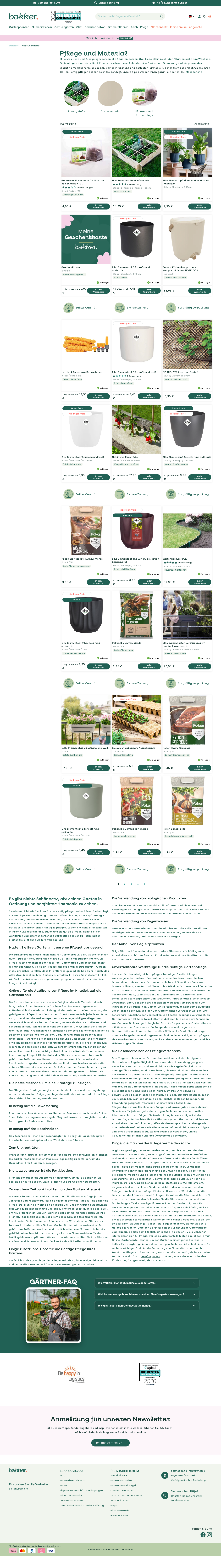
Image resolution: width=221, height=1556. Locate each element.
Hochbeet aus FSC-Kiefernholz (130, 180)
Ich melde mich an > (110, 1442)
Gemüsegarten (64, 27)
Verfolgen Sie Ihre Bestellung (188, 1480)
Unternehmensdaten (72, 1500)
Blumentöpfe (180, 1248)
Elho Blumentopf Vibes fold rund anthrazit (80, 644)
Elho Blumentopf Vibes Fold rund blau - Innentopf (186, 182)
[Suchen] (161, 16)
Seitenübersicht (18, 1488)
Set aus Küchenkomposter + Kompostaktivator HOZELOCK (180, 269)
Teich (134, 27)
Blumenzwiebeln (42, 27)
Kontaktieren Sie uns (72, 1480)
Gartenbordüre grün (175, 558)
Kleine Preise (178, 27)
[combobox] (130, 16)
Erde (102, 63)
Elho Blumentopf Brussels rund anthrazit (187, 456)
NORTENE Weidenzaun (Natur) (181, 372)
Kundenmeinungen (122, 1490)
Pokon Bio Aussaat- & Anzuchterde (82, 558)
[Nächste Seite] (152, 883)
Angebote (195, 27)
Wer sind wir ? (118, 1475)
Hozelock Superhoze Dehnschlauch (82, 372)
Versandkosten (119, 1500)
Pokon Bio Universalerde (126, 642)
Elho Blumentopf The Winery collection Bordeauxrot (135, 560)
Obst (79, 27)
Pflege (144, 27)
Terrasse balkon (95, 27)
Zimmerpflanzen (118, 27)
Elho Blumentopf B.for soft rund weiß (134, 372)
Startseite (13, 45)
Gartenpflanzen (19, 27)
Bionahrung (170, 63)
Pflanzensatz (159, 27)
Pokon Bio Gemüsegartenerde (130, 828)
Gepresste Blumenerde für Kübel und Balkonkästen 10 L (83, 182)
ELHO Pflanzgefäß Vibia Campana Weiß (85, 747)
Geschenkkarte (70, 267)
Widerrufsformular (71, 1495)
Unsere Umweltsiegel (123, 1485)
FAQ (62, 1475)
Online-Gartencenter (125, 1240)
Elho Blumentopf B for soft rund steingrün (80, 830)
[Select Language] (191, 17)
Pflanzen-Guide (119, 1510)
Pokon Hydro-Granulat (176, 747)
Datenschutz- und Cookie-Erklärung (82, 1505)
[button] (89, 16)
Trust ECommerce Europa (126, 1495)
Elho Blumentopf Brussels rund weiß (82, 456)
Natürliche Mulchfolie (125, 456)
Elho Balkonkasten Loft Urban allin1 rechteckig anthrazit (184, 644)
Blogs (113, 1505)
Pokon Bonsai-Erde (174, 828)
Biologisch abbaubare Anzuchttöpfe (133, 747)
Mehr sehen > (194, 72)
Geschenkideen (119, 1515)
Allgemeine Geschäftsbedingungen (81, 1490)
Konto (63, 1485)
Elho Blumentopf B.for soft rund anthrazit (131, 269)
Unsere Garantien (121, 1480)
